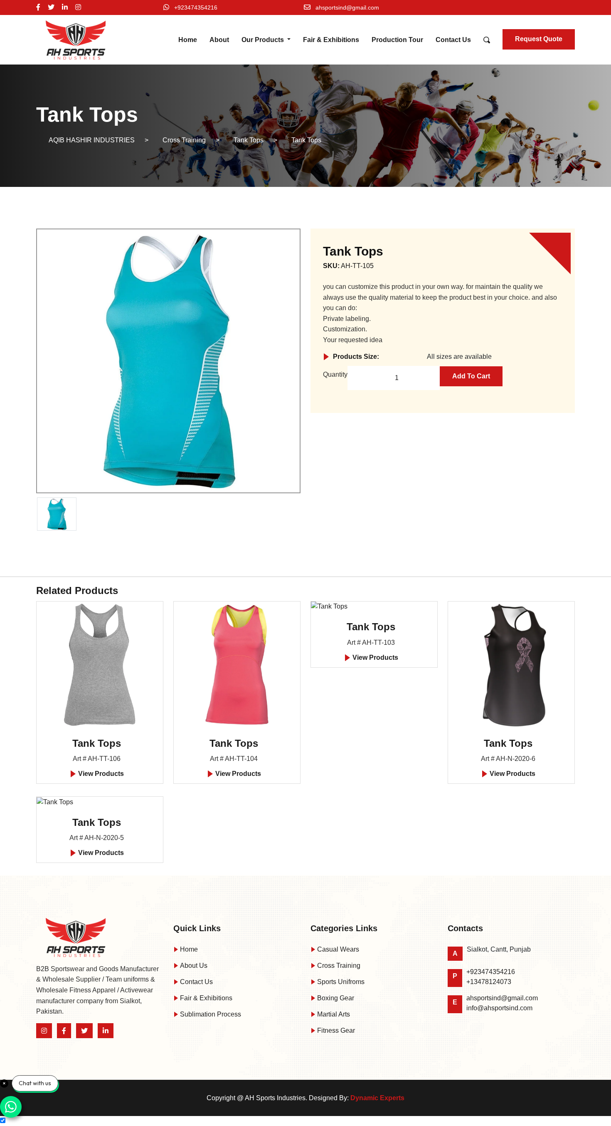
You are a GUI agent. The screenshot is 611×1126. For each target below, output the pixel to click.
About (219, 39)
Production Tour (397, 39)
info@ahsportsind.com (499, 1008)
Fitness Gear (335, 1030)
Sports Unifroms (340, 981)
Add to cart (471, 376)
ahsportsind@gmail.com (347, 7)
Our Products (263, 39)
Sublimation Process (209, 1014)
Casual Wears (337, 949)
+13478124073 (488, 981)
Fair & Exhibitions (331, 39)
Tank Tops (96, 743)
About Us (192, 965)
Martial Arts (332, 1014)
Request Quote (538, 38)
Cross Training (337, 965)
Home (187, 39)
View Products (100, 773)
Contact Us (453, 39)
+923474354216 (195, 7)
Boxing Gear (334, 998)
